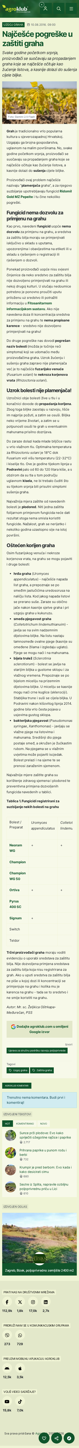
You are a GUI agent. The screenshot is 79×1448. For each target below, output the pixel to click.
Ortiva (14, 890)
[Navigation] (71, 8)
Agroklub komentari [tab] (17, 1085)
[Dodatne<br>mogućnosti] (69, 1438)
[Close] (58, 8)
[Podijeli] (56, 1438)
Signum (15, 918)
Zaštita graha (44, 1070)
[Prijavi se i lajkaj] (44, 1438)
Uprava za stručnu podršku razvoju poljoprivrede (37, 1050)
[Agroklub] (16, 8)
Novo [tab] (43, 1123)
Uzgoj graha (20, 1070)
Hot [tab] (7, 1123)
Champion (17, 862)
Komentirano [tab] (25, 1123)
